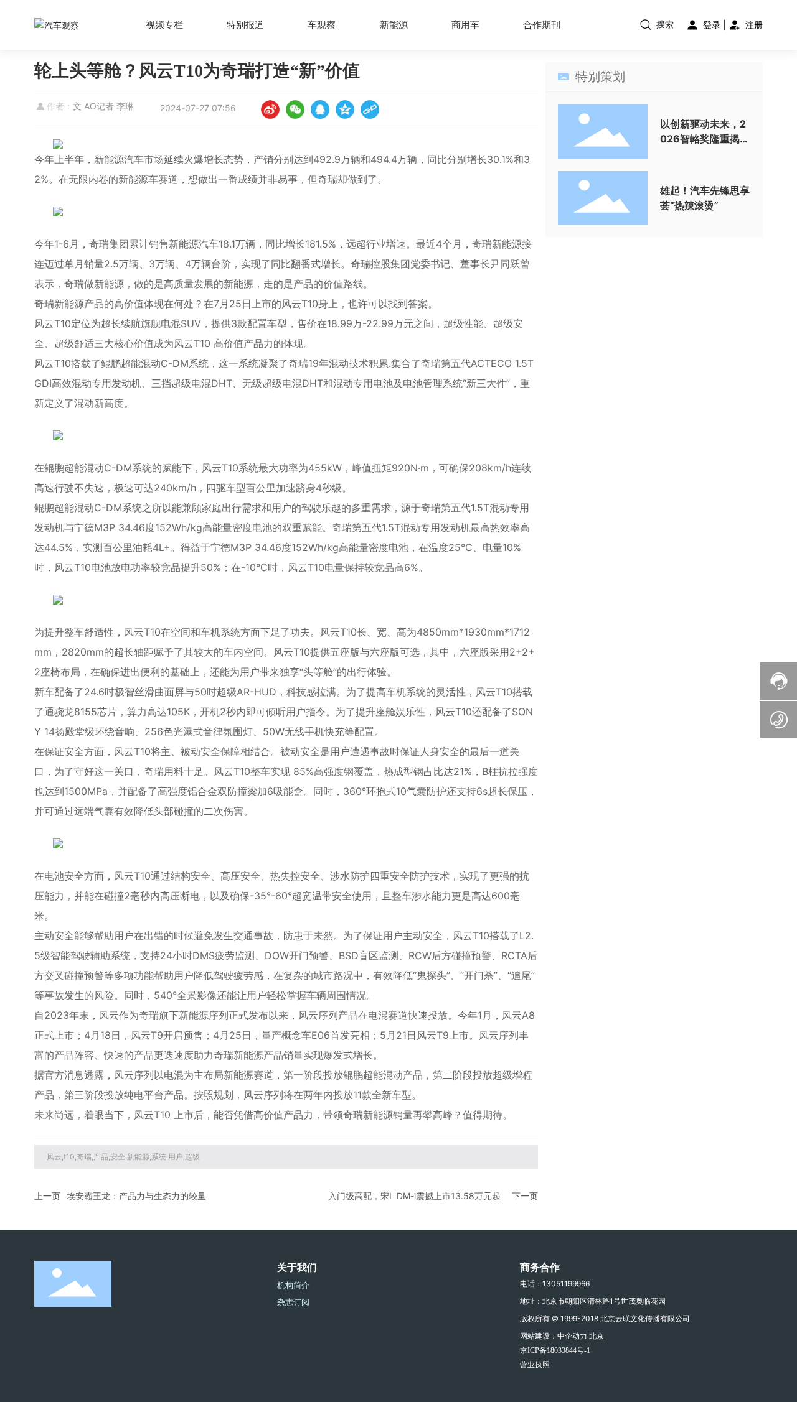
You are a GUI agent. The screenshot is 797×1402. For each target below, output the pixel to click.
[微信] (295, 109)
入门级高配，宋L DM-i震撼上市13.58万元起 (414, 1196)
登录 (711, 24)
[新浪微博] (270, 109)
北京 (596, 1335)
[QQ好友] (320, 109)
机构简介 (293, 1285)
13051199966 (566, 1283)
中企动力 (572, 1335)
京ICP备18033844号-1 (555, 1350)
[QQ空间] (345, 109)
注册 (753, 24)
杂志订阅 (293, 1302)
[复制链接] (370, 109)
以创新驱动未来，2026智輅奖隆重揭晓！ (703, 139)
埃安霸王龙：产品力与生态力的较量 (136, 1196)
